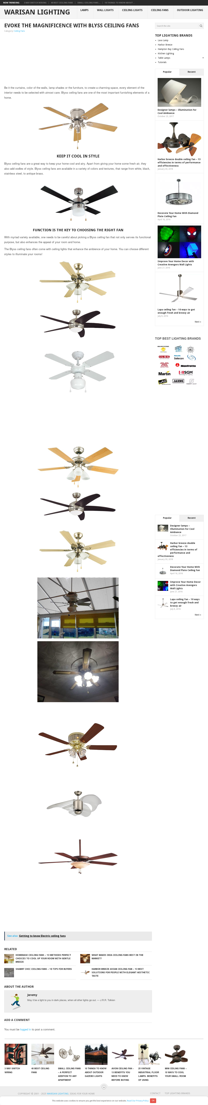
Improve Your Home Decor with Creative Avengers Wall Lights (185, 585)
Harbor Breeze (165, 44)
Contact (155, 1093)
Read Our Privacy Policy (138, 1100)
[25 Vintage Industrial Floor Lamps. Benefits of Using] (149, 1054)
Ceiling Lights (132, 10)
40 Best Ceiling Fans (62, 3)
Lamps (84, 10)
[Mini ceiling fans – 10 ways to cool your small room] (176, 1054)
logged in (25, 1029)
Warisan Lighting (37, 12)
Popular (167, 72)
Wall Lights (105, 10)
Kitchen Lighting (166, 53)
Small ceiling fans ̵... (88, 3)
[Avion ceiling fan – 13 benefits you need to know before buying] (122, 1054)
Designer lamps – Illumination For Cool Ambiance (182, 528)
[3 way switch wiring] (16, 1054)
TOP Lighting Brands (177, 1093)
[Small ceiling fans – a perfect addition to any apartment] (69, 1054)
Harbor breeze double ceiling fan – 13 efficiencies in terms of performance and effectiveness (179, 162)
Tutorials (162, 62)
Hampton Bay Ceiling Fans (171, 49)
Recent (192, 72)
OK (153, 1100)
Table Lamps (164, 58)
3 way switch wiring (35, 3)
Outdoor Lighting (190, 10)
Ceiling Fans (160, 10)
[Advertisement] (47, 59)
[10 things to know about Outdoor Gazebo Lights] (96, 1054)
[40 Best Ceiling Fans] (42, 1054)
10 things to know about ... (120, 3)
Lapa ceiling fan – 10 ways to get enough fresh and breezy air (185, 602)
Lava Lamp (163, 40)
